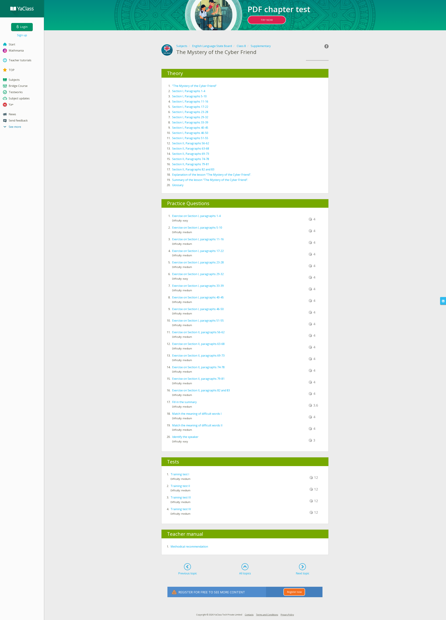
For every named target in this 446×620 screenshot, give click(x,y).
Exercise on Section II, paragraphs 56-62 (198, 332)
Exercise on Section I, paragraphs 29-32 (198, 274)
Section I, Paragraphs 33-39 (190, 122)
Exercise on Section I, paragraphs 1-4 (196, 216)
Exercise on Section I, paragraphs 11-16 (198, 239)
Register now (294, 592)
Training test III (181, 497)
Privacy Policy (287, 614)
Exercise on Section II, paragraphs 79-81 (198, 379)
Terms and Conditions (267, 614)
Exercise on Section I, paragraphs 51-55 (198, 320)
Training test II (180, 486)
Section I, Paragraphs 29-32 (190, 117)
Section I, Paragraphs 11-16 (190, 101)
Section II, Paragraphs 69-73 (190, 154)
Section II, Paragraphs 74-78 (190, 159)
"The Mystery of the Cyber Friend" (194, 86)
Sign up (22, 35)
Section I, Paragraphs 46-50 (190, 133)
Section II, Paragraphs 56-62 (190, 143)
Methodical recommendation (189, 546)
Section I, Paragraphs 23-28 (190, 112)
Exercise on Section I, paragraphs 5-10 (197, 227)
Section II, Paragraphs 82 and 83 (193, 169)
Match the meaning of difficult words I (197, 414)
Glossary (177, 185)
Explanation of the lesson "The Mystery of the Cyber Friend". (211, 175)
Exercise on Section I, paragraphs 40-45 (198, 297)
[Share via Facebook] (326, 46)
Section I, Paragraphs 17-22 (190, 107)
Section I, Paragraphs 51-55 (190, 138)
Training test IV (181, 509)
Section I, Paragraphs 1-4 (188, 91)
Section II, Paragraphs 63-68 (190, 148)
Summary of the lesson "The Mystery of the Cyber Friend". (210, 180)
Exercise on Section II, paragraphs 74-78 (198, 367)
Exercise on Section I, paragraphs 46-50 (198, 309)
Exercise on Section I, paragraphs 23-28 (198, 262)
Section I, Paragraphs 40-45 (190, 128)
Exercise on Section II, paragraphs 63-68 (198, 344)
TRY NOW (267, 20)
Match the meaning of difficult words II (197, 425)
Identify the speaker (185, 437)
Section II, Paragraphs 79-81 (190, 164)
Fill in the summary (184, 402)
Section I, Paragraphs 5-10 (189, 96)
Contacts (249, 614)
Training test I (180, 474)
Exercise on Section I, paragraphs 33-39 (198, 286)
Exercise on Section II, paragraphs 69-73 (198, 355)
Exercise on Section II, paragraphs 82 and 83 (201, 390)
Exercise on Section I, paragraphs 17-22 (198, 251)
